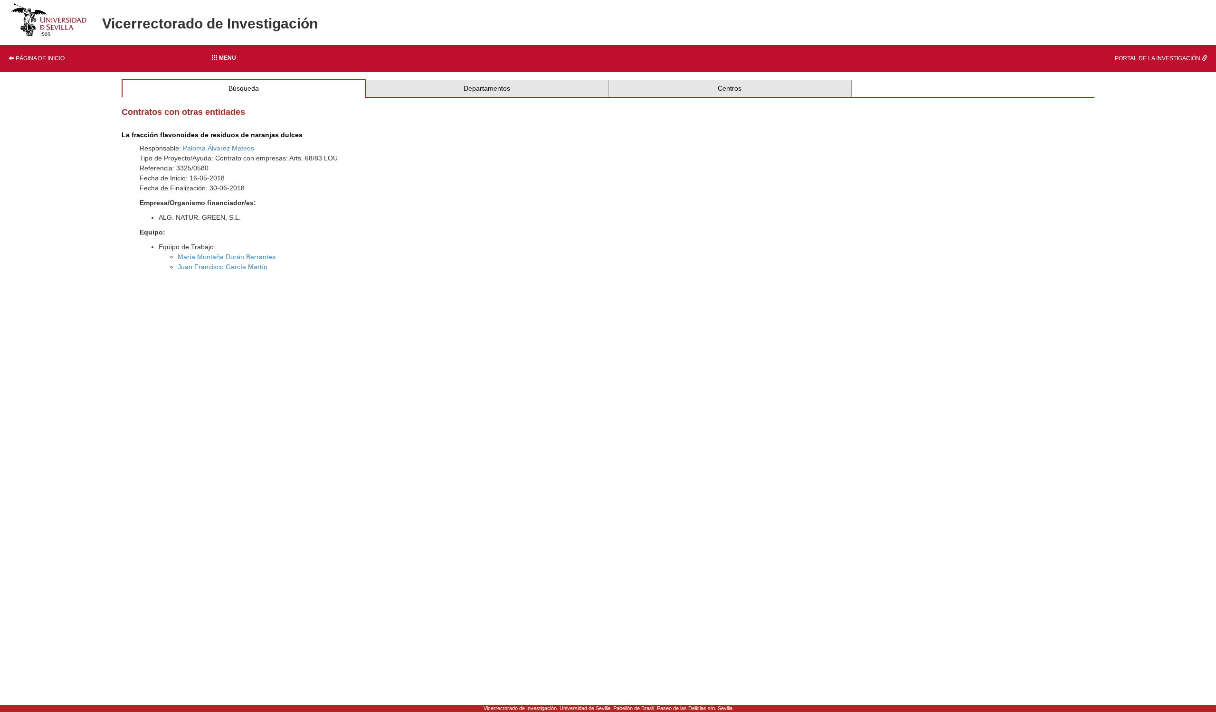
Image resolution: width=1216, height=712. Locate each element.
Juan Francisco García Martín (222, 267)
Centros (729, 88)
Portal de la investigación (1158, 58)
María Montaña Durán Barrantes (227, 257)
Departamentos (487, 88)
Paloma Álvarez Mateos (218, 148)
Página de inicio (39, 58)
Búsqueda (243, 88)
